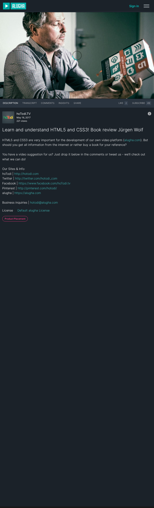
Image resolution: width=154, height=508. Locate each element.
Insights (64, 103)
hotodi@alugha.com (44, 202)
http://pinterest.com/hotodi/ (37, 188)
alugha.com (132, 140)
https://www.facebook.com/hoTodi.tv (44, 183)
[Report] (149, 113)
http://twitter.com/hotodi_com (36, 178)
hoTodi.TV (24, 114)
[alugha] (14, 6)
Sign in (134, 6)
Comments (47, 103)
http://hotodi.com (26, 174)
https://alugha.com (27, 193)
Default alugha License (33, 210)
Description (10, 103)
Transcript (29, 103)
